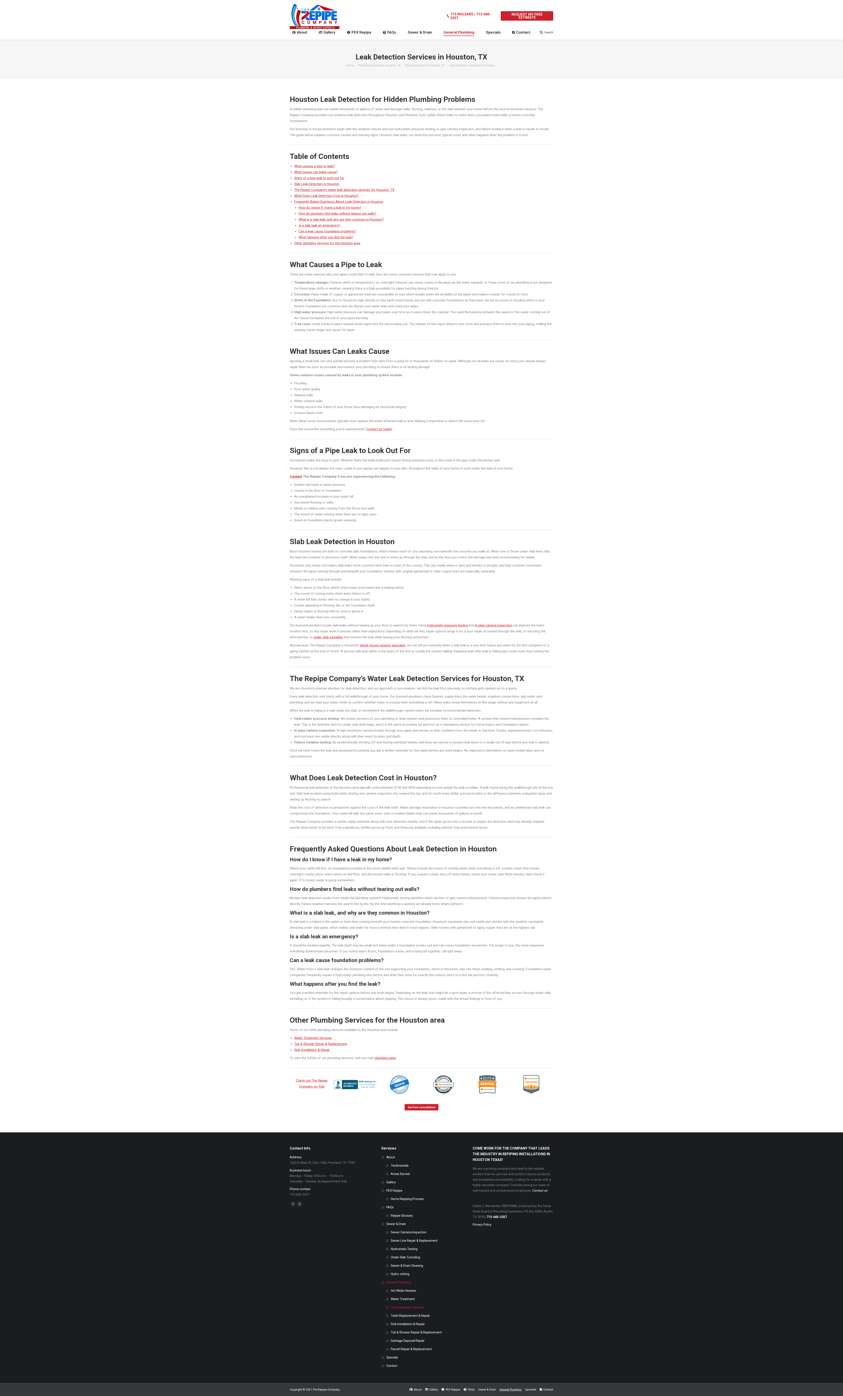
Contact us (539, 1190)
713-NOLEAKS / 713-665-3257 (470, 16)
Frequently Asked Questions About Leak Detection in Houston (338, 202)
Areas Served (400, 1174)
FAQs (390, 1207)
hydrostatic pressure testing (447, 625)
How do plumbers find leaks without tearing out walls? (337, 214)
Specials (392, 1357)
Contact (391, 1365)
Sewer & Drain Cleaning (407, 1265)
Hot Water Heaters (403, 1290)
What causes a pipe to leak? (314, 166)
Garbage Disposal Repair (408, 1340)
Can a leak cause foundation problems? (327, 231)
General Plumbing (398, 1282)
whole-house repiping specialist (382, 645)
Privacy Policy (482, 1224)
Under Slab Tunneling (405, 1257)
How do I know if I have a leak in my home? (330, 208)
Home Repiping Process (407, 1199)
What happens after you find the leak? (326, 237)
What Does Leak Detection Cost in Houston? (326, 196)
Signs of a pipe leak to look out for (319, 178)
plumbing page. (385, 1058)
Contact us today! (379, 429)
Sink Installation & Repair (312, 1050)
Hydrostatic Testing (404, 1249)
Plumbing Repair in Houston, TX (425, 65)
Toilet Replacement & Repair (410, 1315)
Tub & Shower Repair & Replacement (320, 1044)
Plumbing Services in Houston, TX (379, 65)
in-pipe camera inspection (493, 625)
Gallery (391, 1182)
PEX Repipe (394, 1190)
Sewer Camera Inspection (409, 1232)
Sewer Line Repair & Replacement (414, 1240)
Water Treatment (403, 1299)
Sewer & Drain (396, 1224)
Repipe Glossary (402, 1215)
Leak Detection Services (407, 1307)
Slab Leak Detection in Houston (316, 184)
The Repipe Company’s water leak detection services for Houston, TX (344, 190)
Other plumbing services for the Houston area (327, 243)
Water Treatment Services (313, 1038)
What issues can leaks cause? (316, 172)
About (390, 1157)
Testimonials (400, 1165)
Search (548, 32)
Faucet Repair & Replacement (411, 1349)
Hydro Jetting (400, 1274)
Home (350, 65)
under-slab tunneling (328, 637)
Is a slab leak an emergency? (319, 225)
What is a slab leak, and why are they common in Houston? (341, 219)
